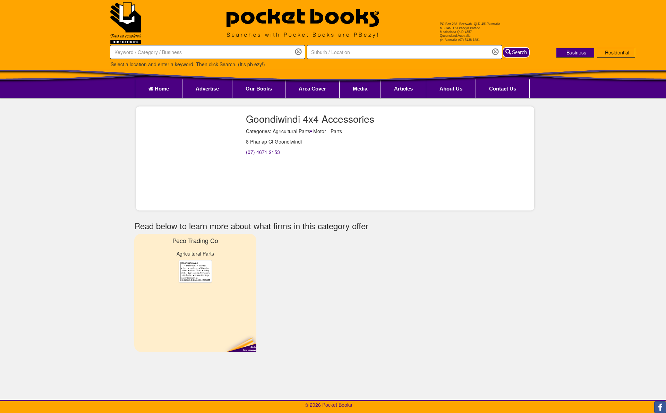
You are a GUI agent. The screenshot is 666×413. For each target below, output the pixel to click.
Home (161, 89)
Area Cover (312, 89)
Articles (403, 89)
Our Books (259, 89)
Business (576, 52)
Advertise (207, 89)
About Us (450, 89)
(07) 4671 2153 (263, 151)
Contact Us (502, 89)
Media (360, 89)
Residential (617, 52)
